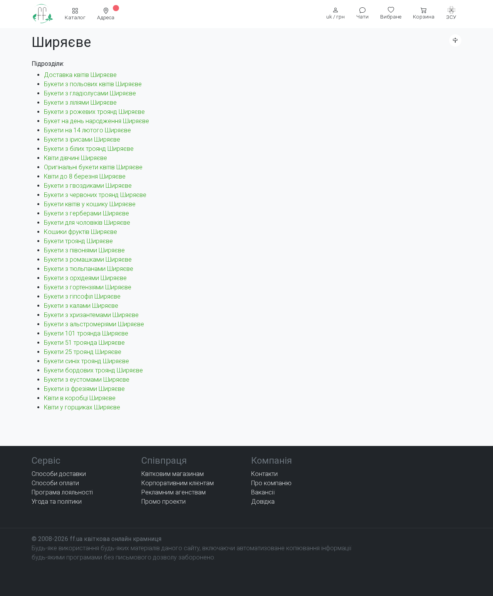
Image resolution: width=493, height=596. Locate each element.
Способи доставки (59, 473)
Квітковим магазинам (172, 473)
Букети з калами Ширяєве (81, 305)
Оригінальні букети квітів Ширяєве (93, 167)
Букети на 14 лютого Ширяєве (87, 130)
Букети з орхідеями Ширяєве (85, 278)
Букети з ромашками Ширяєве (88, 259)
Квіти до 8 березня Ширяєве (85, 176)
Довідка (263, 501)
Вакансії (263, 492)
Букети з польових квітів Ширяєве (93, 84)
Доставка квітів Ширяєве (80, 74)
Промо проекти (163, 501)
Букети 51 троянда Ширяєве (84, 342)
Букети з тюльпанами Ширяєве (88, 268)
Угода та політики (57, 501)
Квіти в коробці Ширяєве (80, 398)
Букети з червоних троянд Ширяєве (95, 195)
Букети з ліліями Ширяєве (80, 102)
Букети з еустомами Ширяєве (86, 379)
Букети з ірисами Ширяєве (82, 139)
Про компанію (271, 483)
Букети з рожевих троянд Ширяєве (94, 111)
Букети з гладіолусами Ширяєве (90, 93)
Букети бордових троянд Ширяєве (93, 370)
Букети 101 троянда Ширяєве (86, 333)
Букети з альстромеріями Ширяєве (94, 324)
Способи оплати (55, 483)
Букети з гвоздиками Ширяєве (88, 185)
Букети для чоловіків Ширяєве (87, 222)
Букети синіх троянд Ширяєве (86, 361)
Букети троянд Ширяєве (78, 241)
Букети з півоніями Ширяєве (84, 250)
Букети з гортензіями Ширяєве (87, 287)
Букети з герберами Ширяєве (86, 213)
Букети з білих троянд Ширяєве (89, 148)
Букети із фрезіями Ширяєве (84, 388)
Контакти (264, 473)
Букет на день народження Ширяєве (96, 121)
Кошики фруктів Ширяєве (80, 231)
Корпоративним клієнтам (177, 483)
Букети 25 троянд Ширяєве (82, 352)
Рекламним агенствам (173, 492)
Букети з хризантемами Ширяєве (91, 315)
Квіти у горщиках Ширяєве (82, 407)
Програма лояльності (62, 492)
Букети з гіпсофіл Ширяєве (82, 296)
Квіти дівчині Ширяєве (75, 158)
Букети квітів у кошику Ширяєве (90, 204)
